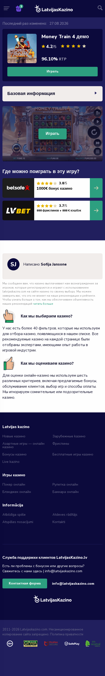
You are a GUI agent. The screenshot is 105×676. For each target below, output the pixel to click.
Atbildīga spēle (14, 514)
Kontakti (58, 522)
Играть (53, 71)
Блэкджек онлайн (16, 492)
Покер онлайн (13, 484)
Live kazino (11, 461)
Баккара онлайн (65, 492)
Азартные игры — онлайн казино (23, 445)
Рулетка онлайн (65, 484)
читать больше (43, 304)
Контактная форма (25, 583)
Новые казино (13, 436)
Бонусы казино (14, 454)
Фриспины (60, 443)
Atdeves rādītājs (64, 514)
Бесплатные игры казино (72, 454)
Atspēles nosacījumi (17, 522)
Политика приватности (66, 634)
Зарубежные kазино (68, 436)
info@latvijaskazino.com (73, 583)
